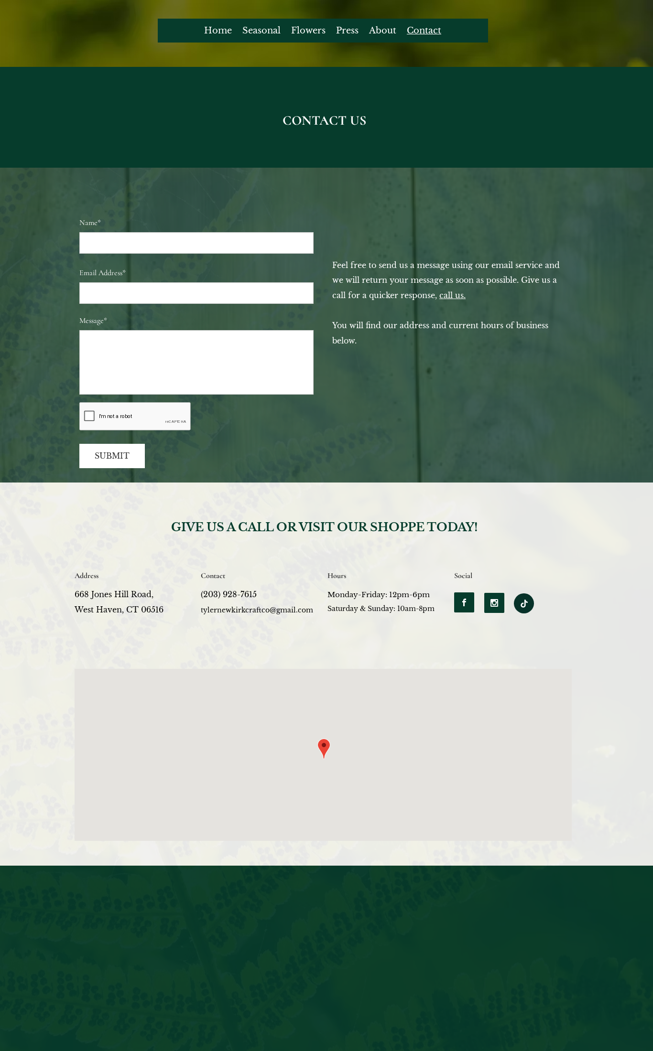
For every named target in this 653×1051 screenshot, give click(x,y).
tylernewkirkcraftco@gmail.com (257, 610)
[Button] (524, 603)
